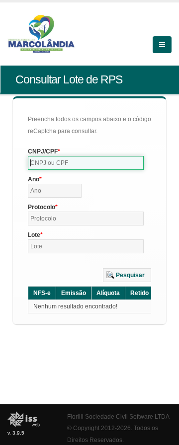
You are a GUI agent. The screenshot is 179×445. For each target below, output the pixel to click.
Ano (33, 179)
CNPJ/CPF (43, 151)
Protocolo (41, 207)
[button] (127, 275)
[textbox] (86, 163)
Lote (34, 234)
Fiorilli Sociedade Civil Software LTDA (118, 416)
